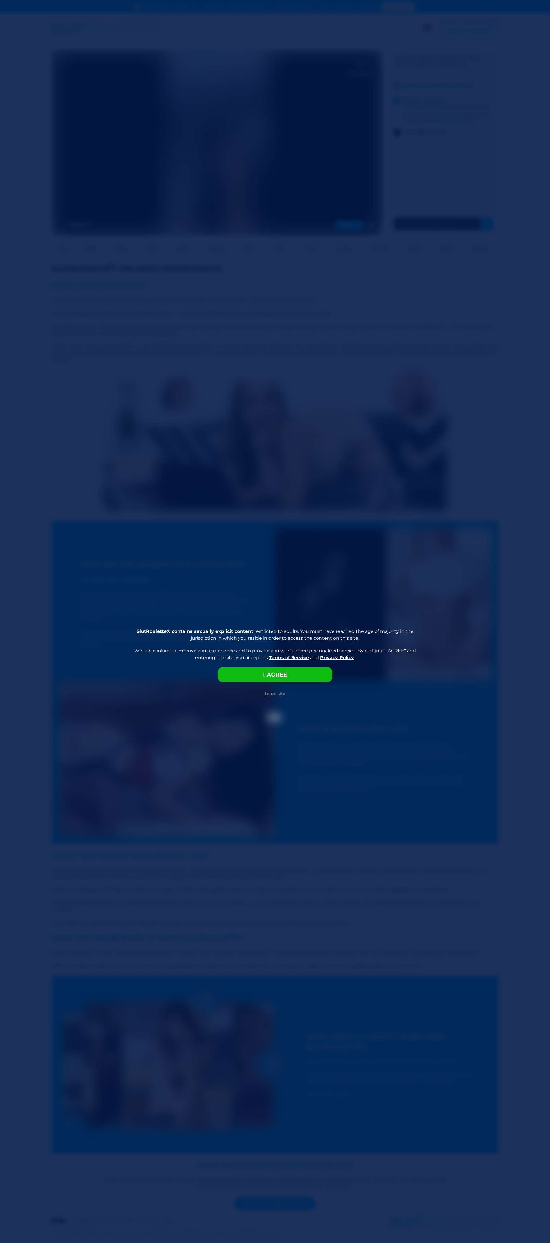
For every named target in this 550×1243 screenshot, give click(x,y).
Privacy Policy (337, 657)
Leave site (275, 693)
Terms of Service (289, 657)
